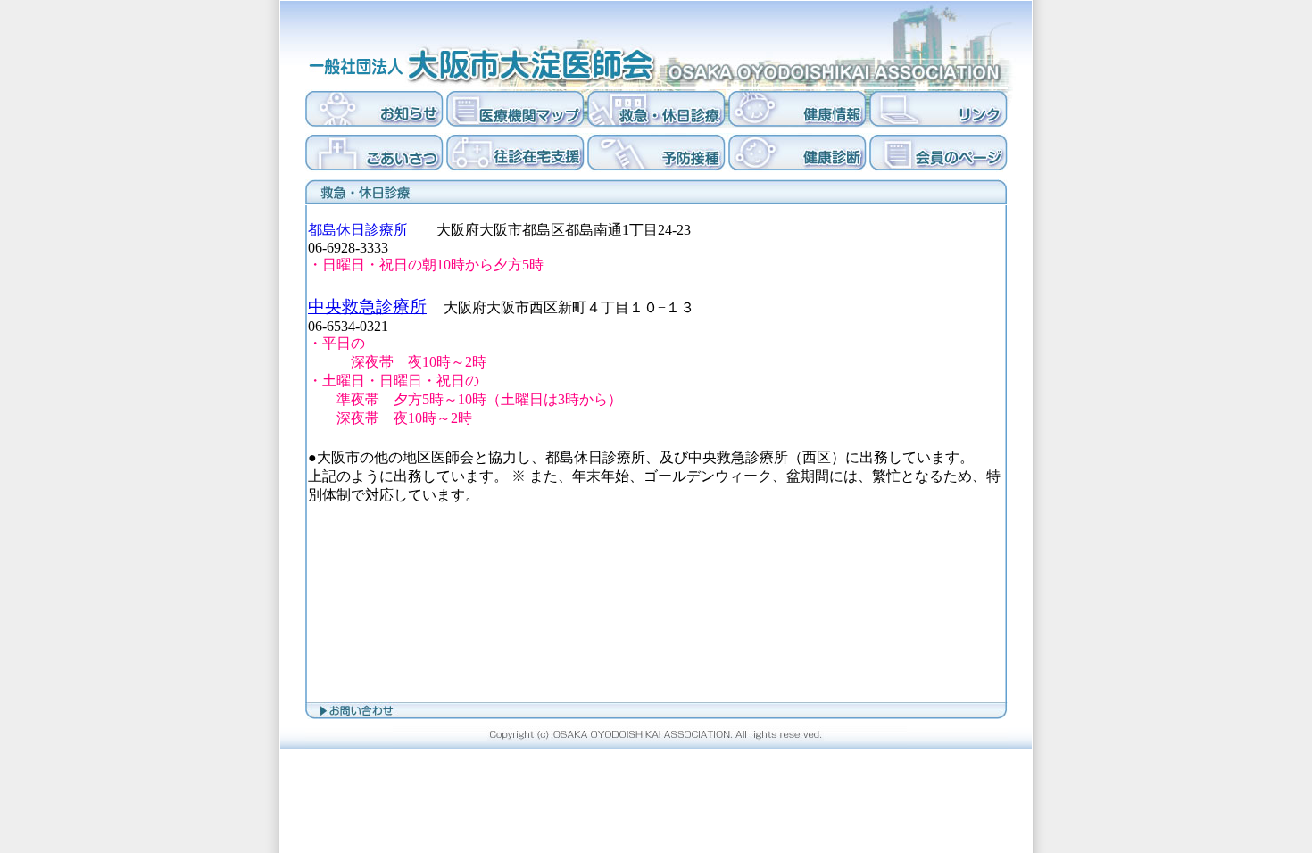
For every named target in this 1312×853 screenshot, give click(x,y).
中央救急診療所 (367, 306)
